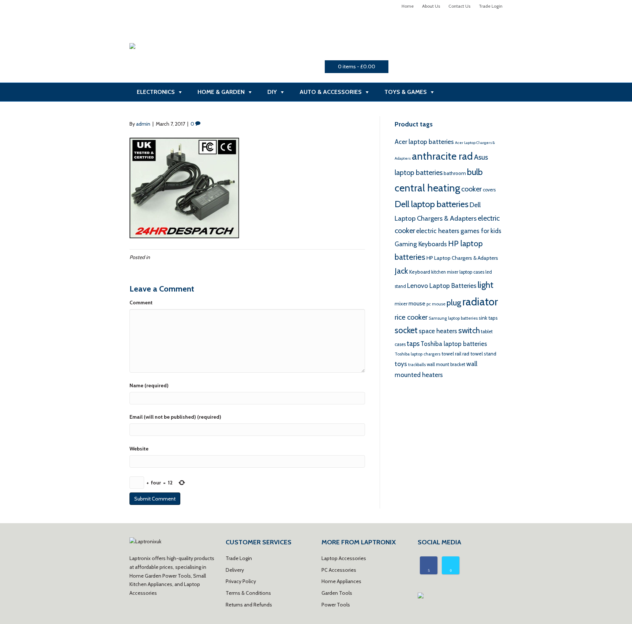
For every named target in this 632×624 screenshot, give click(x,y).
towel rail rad (455, 354)
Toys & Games (405, 91)
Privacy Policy (241, 581)
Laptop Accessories (343, 558)
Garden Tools (336, 593)
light (485, 284)
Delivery (235, 570)
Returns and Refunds (249, 604)
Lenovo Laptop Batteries (442, 285)
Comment (141, 302)
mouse (417, 303)
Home (408, 6)
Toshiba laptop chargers (417, 354)
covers (489, 190)
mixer (401, 304)
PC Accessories (338, 570)
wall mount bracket (446, 364)
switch (469, 330)
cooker (471, 188)
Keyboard (419, 272)
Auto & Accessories (331, 91)
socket (406, 330)
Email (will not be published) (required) (175, 417)
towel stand (483, 354)
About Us (431, 6)
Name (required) (149, 385)
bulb (475, 172)
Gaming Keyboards (421, 244)
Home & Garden (221, 91)
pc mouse (435, 304)
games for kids (480, 231)
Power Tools (335, 604)
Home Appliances (341, 581)
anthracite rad (442, 156)
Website (138, 448)
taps (413, 343)
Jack (401, 271)
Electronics (156, 91)
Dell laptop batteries (432, 204)
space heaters (438, 331)
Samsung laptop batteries (453, 318)
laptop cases (471, 272)
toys (401, 364)
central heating (427, 188)
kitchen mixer (444, 272)
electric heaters (437, 231)
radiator (480, 301)
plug (454, 302)
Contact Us (459, 6)
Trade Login (491, 6)
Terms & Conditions (248, 593)
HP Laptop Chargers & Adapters (462, 258)
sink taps (488, 318)
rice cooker (411, 317)
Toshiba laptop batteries (454, 343)
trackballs (417, 364)
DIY (272, 91)
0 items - (356, 66)
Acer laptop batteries (424, 141)
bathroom (455, 173)
